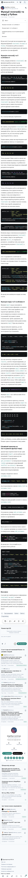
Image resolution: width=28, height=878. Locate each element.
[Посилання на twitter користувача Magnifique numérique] (8, 758)
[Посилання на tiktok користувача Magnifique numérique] (20, 758)
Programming (5, 616)
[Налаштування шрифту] (26, 8)
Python (16, 613)
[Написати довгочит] (12, 876)
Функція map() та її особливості (10, 28)
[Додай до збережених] (18, 621)
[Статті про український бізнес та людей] (7, 876)
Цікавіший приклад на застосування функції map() (13, 32)
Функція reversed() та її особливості (11, 24)
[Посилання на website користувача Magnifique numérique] (22, 758)
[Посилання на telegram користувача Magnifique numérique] (17, 758)
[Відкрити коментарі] (10, 621)
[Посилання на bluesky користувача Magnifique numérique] (5, 758)
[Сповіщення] (25, 876)
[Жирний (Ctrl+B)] (2, 644)
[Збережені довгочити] (16, 876)
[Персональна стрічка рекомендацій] (3, 876)
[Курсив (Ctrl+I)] (5, 644)
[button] (25, 876)
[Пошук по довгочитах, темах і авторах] (21, 876)
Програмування (8, 613)
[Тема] (20, 2)
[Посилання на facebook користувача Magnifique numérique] (14, 758)
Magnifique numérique (14, 736)
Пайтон (22, 613)
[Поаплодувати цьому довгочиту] (5, 621)
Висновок (4, 36)
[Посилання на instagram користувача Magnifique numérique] (11, 758)
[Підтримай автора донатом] (14, 621)
